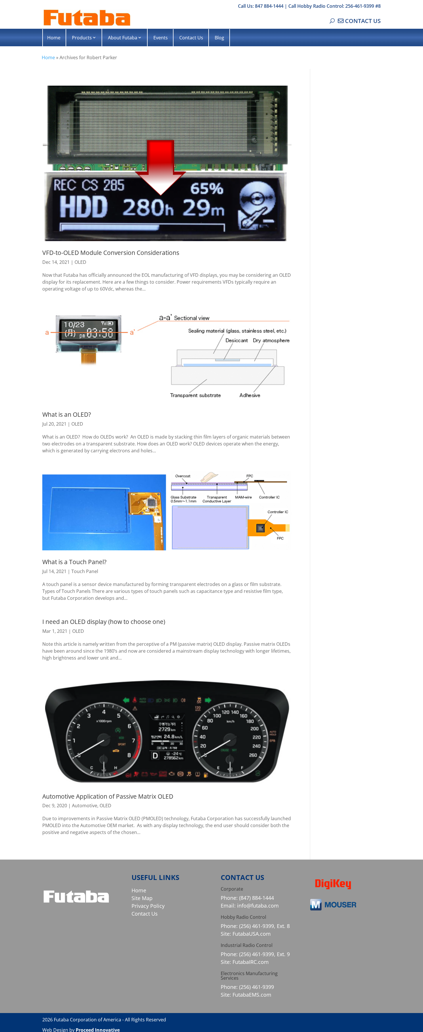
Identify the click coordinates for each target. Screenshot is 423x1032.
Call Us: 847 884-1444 (260, 6)
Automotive (84, 805)
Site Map (142, 898)
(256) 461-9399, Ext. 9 (264, 954)
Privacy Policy (148, 905)
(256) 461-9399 (256, 986)
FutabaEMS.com (252, 994)
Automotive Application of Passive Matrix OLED (107, 796)
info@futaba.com (258, 905)
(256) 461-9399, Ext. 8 (264, 926)
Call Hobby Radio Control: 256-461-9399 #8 (334, 6)
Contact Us (191, 37)
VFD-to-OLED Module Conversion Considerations (110, 253)
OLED (80, 262)
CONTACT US (363, 21)
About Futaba (122, 37)
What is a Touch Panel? (74, 562)
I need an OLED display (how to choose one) (103, 622)
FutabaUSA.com (252, 933)
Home (53, 37)
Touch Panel (84, 571)
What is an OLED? (66, 414)
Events (160, 37)
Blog (219, 37)
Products (82, 37)
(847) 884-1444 (256, 897)
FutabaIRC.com (251, 961)
